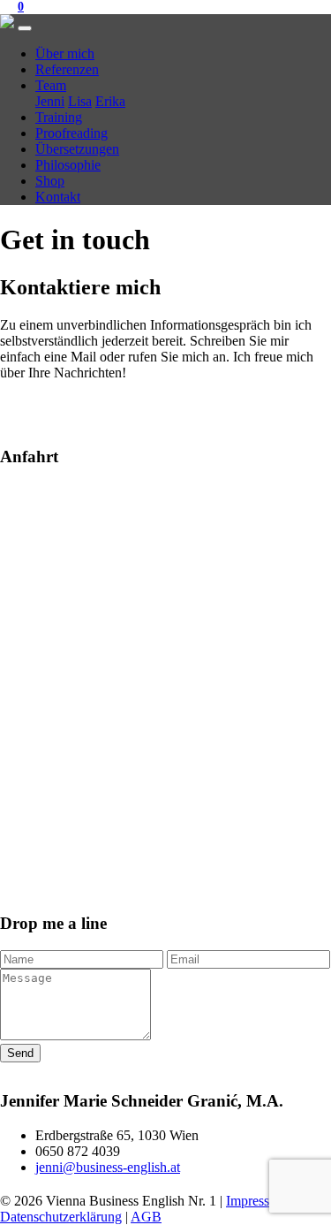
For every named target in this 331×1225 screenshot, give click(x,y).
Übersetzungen (77, 148)
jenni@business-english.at (107, 1167)
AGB (146, 1216)
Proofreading (71, 133)
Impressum (256, 1200)
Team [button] (50, 85)
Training (58, 117)
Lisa (80, 101)
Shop (49, 180)
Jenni (49, 101)
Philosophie (68, 164)
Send (20, 1053)
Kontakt (57, 196)
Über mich (64, 53)
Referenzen (67, 69)
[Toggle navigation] (25, 28)
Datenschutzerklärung (61, 1216)
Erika (110, 101)
